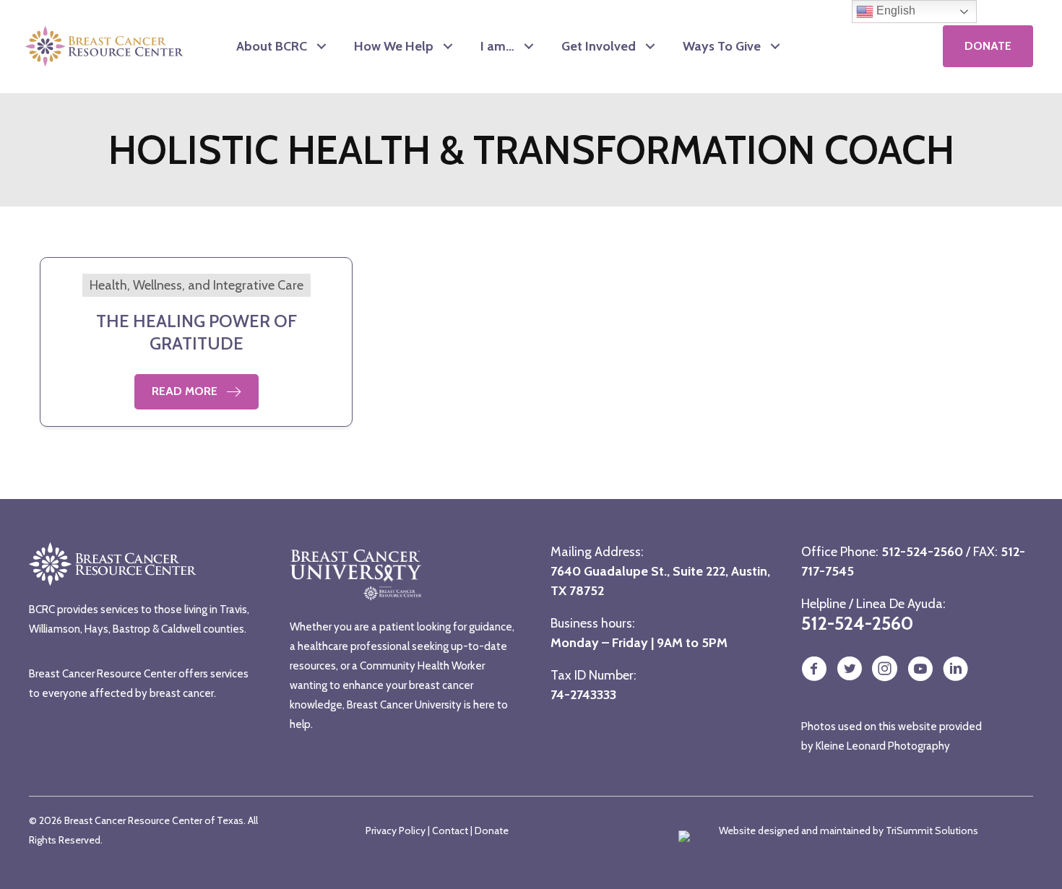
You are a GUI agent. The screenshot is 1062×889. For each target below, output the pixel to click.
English (894, 10)
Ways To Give (722, 46)
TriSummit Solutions (932, 830)
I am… (497, 46)
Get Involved (598, 46)
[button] (321, 46)
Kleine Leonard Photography (883, 746)
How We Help (393, 46)
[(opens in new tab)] (868, 45)
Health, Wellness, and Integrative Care (196, 285)
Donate (492, 830)
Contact (450, 830)
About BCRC (271, 46)
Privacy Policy (396, 830)
